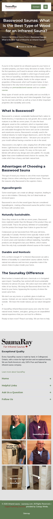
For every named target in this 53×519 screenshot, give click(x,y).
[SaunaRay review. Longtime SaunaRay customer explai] (39, 452)
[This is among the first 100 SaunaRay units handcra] (14, 452)
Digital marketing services (15, 507)
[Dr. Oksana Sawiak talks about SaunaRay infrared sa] (39, 427)
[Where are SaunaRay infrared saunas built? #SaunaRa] (39, 478)
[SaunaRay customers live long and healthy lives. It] (14, 427)
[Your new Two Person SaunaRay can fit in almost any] (14, 478)
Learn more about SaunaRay (13, 372)
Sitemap (26, 513)
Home (4, 37)
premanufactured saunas (22, 87)
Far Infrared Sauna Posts (19, 37)
